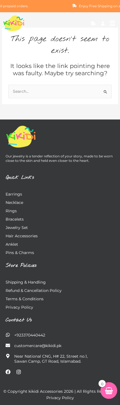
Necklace (14, 202)
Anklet (12, 244)
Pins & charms (20, 252)
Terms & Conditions (25, 298)
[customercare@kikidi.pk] (8, 345)
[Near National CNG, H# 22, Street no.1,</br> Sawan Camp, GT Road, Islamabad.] (8, 356)
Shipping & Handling (26, 282)
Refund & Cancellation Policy (34, 290)
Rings (11, 210)
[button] (112, 23)
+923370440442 (29, 335)
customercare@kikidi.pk (37, 345)
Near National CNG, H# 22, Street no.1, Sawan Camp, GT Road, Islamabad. (51, 359)
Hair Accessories (22, 235)
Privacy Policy (19, 307)
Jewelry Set (17, 227)
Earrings (14, 194)
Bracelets (15, 219)
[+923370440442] (8, 335)
